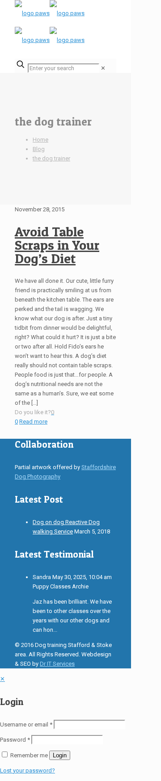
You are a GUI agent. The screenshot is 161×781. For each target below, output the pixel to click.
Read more (33, 421)
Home (40, 139)
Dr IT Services (57, 663)
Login (60, 755)
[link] (103, 68)
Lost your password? (27, 770)
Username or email (26, 724)
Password (15, 739)
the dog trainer (51, 158)
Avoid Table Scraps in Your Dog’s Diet (57, 244)
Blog (39, 149)
